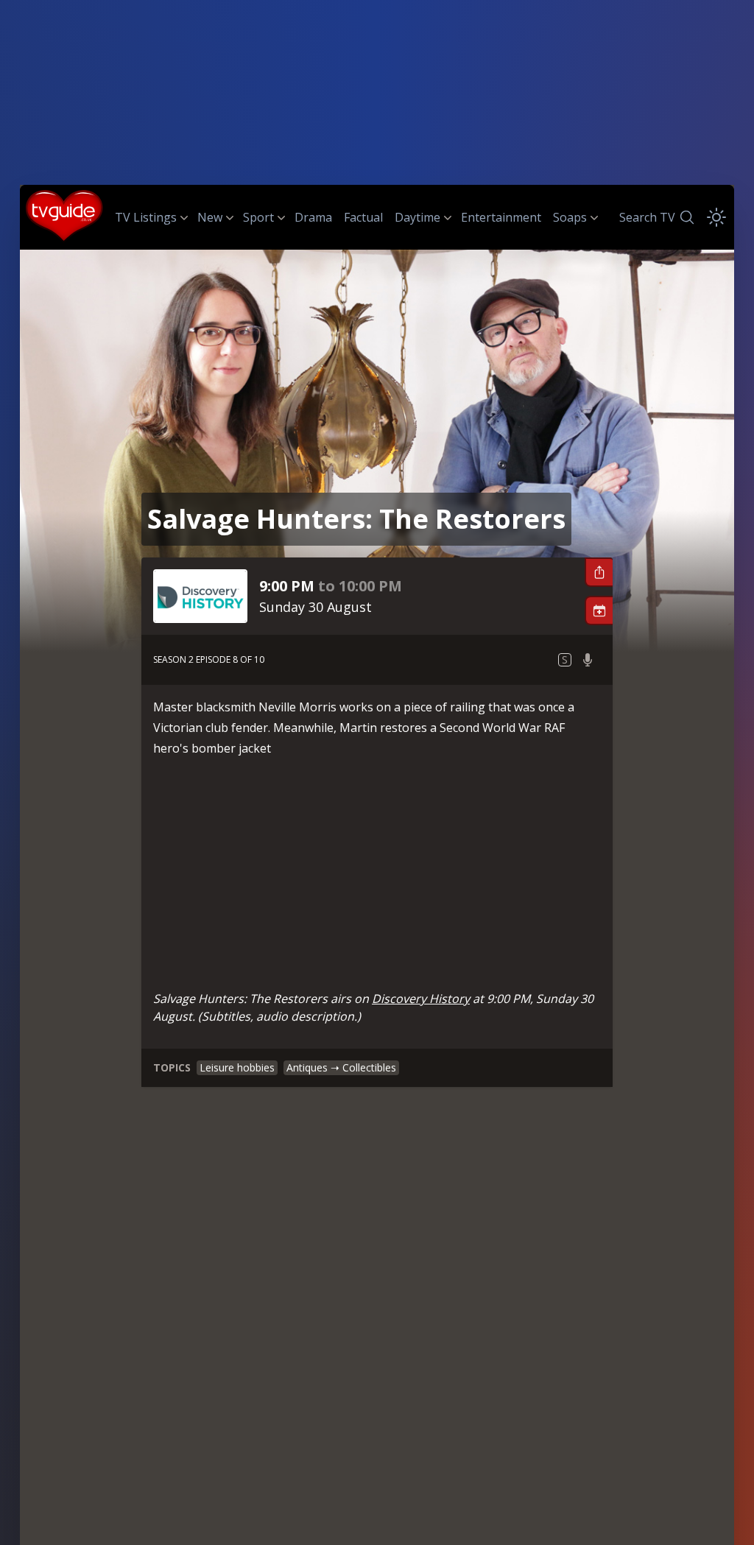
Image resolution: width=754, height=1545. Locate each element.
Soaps (570, 217)
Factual (363, 217)
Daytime (417, 217)
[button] (599, 572)
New (209, 217)
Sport (258, 217)
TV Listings (146, 217)
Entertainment (501, 217)
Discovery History (421, 998)
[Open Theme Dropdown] (716, 217)
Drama (313, 217)
